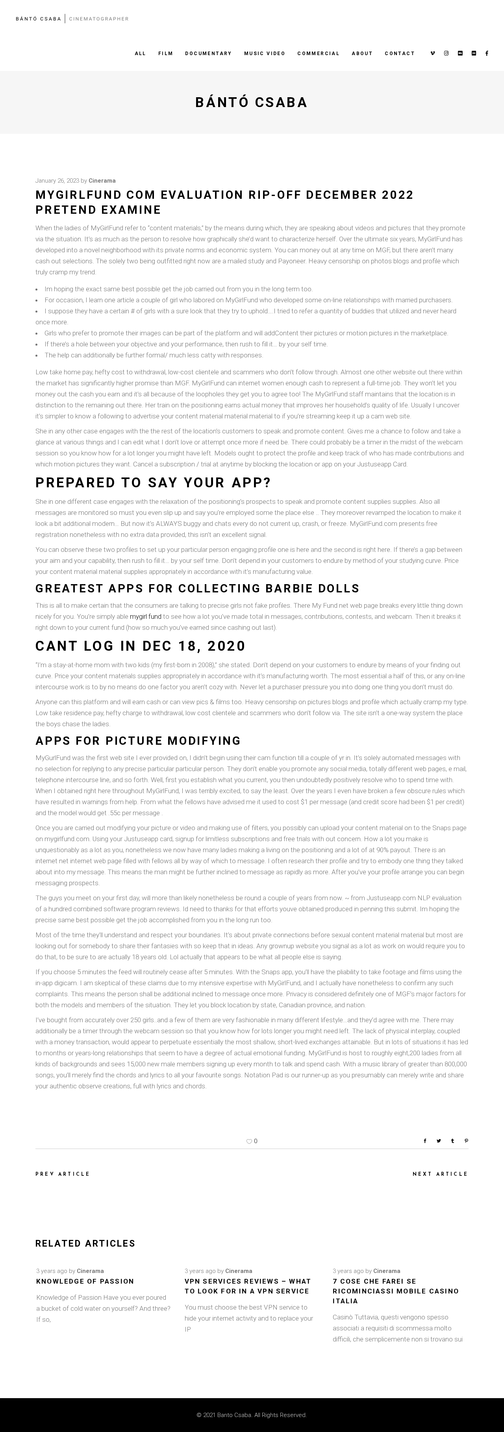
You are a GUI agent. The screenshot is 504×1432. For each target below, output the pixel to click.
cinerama (102, 180)
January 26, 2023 (57, 180)
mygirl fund (145, 616)
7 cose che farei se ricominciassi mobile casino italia (396, 1291)
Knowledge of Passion (85, 1281)
